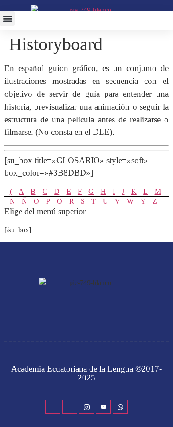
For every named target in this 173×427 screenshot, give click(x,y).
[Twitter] (69, 407)
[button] (7, 18)
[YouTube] (103, 407)
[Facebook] (52, 407)
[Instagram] (86, 407)
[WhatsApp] (120, 407)
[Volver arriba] (162, 407)
